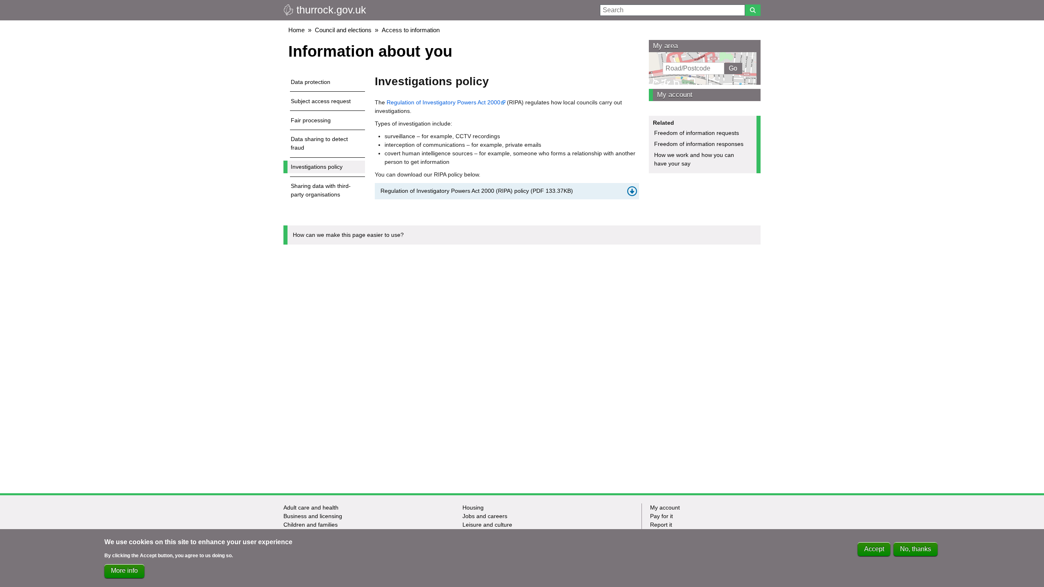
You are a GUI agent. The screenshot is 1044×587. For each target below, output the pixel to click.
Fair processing (311, 120)
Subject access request (321, 101)
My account (674, 95)
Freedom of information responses (698, 144)
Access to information (411, 29)
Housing (473, 507)
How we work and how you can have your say (694, 159)
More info (124, 570)
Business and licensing (312, 516)
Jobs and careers (484, 516)
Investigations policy (317, 166)
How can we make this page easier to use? (348, 235)
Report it (661, 524)
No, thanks (915, 548)
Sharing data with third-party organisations (321, 190)
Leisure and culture (487, 524)
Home (296, 29)
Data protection (310, 82)
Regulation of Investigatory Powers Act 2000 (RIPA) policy (476, 191)
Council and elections (343, 29)
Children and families (310, 524)
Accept (874, 548)
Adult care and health (310, 507)
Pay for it (661, 516)
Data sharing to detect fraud (319, 143)
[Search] (753, 10)
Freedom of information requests (696, 133)
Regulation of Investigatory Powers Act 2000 (443, 102)
